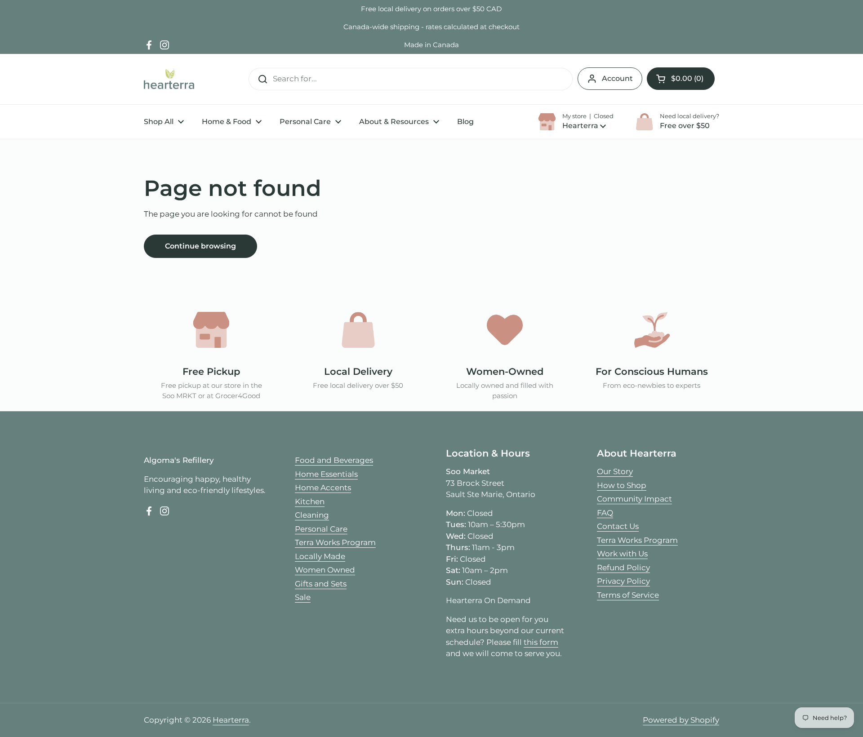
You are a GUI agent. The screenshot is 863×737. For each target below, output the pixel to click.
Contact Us (618, 526)
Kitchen (310, 501)
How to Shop (621, 485)
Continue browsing (200, 246)
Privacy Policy (623, 581)
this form (541, 642)
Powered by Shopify (681, 719)
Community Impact (634, 498)
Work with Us (622, 553)
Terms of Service (628, 594)
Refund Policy (623, 567)
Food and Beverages (334, 460)
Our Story (615, 471)
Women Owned (325, 569)
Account (617, 78)
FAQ (605, 512)
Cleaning (312, 515)
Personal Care (321, 528)
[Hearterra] (169, 79)
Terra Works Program (335, 542)
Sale (303, 597)
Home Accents (323, 487)
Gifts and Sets (321, 583)
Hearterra (231, 719)
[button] (681, 78)
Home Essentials (326, 474)
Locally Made (320, 556)
